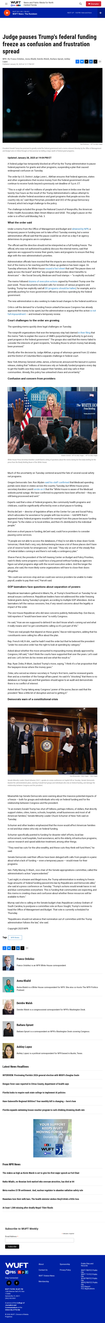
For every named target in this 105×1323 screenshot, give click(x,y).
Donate (95, 4)
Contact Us (43, 1270)
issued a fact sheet (55, 268)
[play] (7, 12)
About (41, 1264)
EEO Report (85, 1287)
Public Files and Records (87, 1265)
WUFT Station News (47, 1276)
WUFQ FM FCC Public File (89, 1284)
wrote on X (39, 489)
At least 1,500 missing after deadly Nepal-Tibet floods (28, 1207)
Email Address (11, 1236)
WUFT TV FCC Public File (89, 1275)
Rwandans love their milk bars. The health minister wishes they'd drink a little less (41, 1199)
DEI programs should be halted (60, 288)
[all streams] (101, 13)
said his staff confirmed (57, 482)
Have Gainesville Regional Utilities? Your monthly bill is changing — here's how (39, 1101)
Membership (44, 1281)
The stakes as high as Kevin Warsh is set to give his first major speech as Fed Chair (41, 1173)
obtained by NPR (80, 229)
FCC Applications (88, 1289)
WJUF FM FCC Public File (89, 1279)
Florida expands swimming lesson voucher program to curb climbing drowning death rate (44, 1110)
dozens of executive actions (43, 281)
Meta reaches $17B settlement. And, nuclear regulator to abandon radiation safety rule (43, 1190)
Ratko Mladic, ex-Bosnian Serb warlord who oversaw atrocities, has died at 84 (38, 1181)
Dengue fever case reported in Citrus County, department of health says (36, 1084)
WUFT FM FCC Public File (89, 1271)
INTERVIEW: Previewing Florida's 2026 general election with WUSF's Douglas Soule (41, 1075)
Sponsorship (65, 1264)
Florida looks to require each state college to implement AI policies (34, 1092)
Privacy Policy (65, 1270)
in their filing (84, 332)
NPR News (15, 938)
